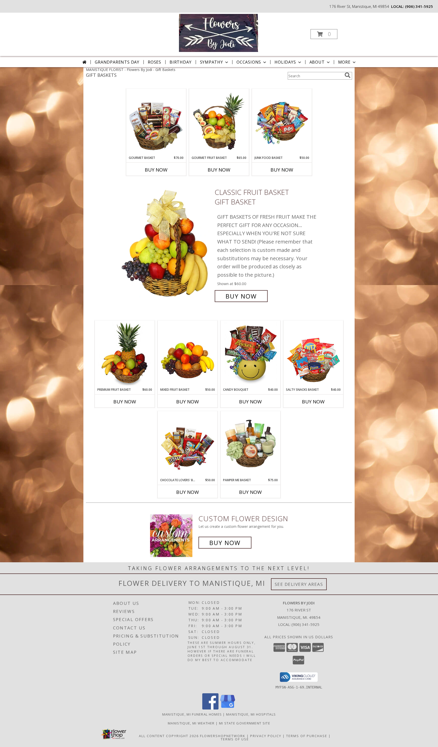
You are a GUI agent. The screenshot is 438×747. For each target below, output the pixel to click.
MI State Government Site (244, 723)
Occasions (248, 62)
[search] (347, 75)
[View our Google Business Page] (228, 708)
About (317, 62)
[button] (324, 34)
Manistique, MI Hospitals (251, 714)
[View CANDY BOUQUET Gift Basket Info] (250, 354)
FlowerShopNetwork (222, 736)
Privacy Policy (265, 736)
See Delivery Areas (299, 584)
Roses (154, 62)
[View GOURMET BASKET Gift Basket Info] (156, 122)
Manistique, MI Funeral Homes (192, 714)
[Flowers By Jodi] (218, 32)
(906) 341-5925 (419, 6)
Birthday (180, 62)
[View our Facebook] (210, 708)
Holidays (285, 62)
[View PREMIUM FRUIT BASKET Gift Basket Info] (125, 354)
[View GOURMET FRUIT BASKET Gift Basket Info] (219, 122)
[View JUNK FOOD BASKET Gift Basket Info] (282, 122)
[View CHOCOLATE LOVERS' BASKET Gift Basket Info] (187, 444)
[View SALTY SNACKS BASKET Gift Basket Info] (313, 354)
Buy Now (156, 169)
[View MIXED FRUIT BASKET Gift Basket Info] (187, 354)
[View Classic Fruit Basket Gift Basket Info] (165, 244)
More (344, 62)
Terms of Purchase (306, 736)
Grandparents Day (117, 62)
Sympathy (211, 62)
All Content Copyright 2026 (169, 736)
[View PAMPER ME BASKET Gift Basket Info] (250, 444)
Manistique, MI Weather (191, 723)
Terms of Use (235, 739)
